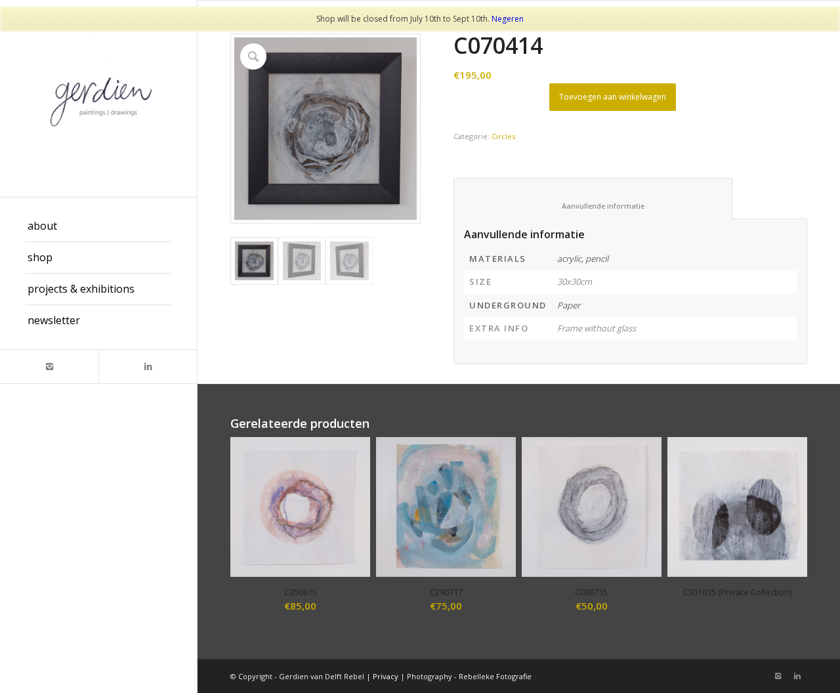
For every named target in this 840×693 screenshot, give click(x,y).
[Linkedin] (147, 366)
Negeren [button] (508, 18)
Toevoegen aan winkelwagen (612, 96)
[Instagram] (49, 366)
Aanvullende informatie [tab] (593, 206)
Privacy (385, 676)
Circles (503, 136)
